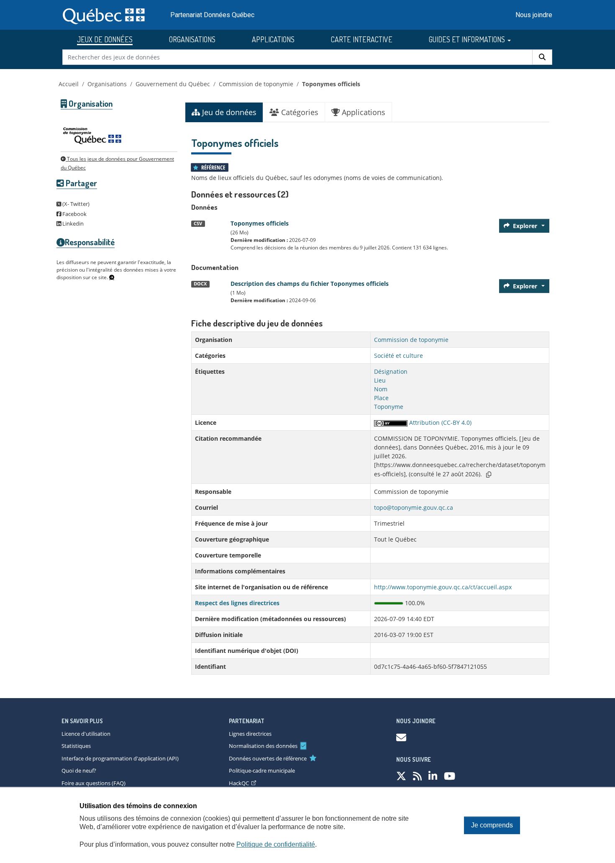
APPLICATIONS (273, 39)
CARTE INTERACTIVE (361, 39)
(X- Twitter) (75, 204)
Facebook (74, 214)
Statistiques (76, 746)
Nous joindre (533, 15)
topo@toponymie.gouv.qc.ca (413, 507)
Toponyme (388, 407)
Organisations (107, 84)
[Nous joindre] (401, 737)
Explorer (525, 226)
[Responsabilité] (111, 277)
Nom (380, 389)
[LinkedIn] (432, 776)
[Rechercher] (542, 57)
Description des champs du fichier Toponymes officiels (310, 284)
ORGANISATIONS (192, 39)
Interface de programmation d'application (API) (120, 758)
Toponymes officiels (331, 84)
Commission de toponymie (256, 84)
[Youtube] (449, 776)
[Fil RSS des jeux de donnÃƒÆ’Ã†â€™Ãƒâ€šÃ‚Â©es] (417, 776)
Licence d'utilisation (86, 733)
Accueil (69, 84)
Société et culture (398, 356)
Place (381, 398)
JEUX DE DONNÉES (105, 39)
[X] (401, 776)
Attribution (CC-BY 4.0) (439, 422)
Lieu (380, 380)
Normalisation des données (263, 746)
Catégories (298, 112)
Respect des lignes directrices (237, 603)
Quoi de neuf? (79, 770)
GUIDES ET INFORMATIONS (468, 39)
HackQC (239, 783)
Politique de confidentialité (275, 844)
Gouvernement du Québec (173, 84)
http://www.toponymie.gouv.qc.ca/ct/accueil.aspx (443, 587)
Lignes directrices (250, 733)
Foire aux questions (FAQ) (94, 783)
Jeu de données (228, 112)
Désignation (390, 371)
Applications (362, 112)
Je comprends (492, 825)
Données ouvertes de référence (268, 758)
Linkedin (72, 223)
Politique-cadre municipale (262, 770)
